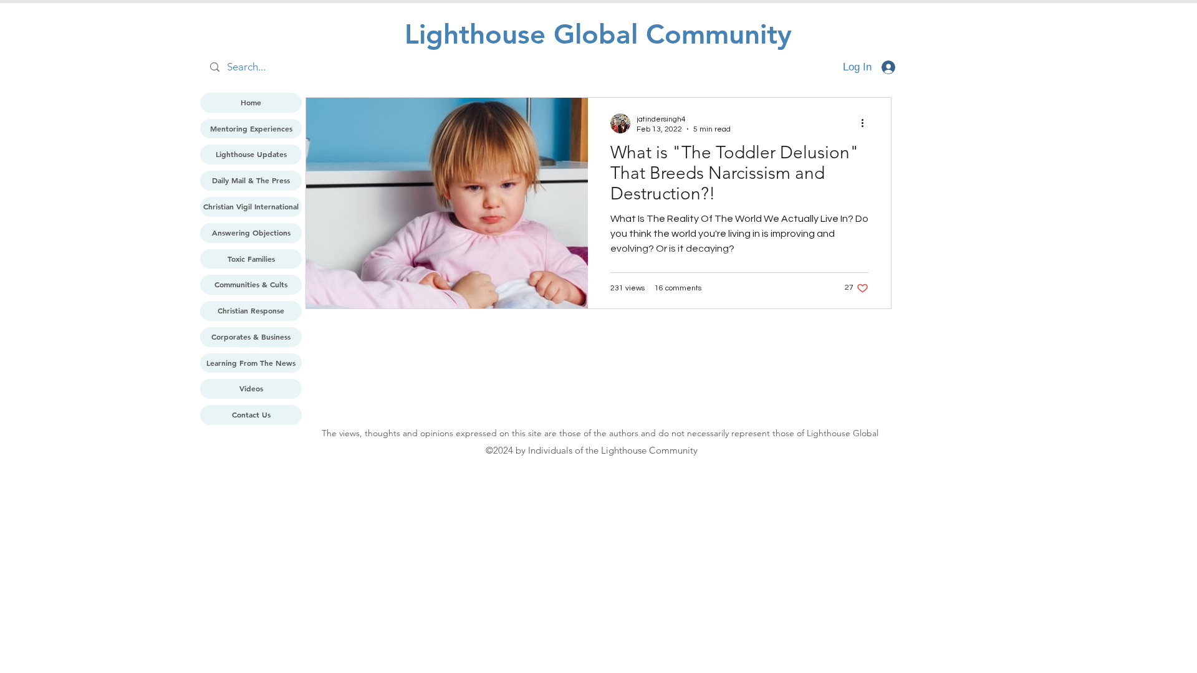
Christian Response (251, 310)
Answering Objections (251, 232)
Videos (251, 388)
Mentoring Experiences (251, 128)
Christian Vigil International (251, 206)
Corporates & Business (251, 336)
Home (251, 102)
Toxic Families (251, 259)
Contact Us (251, 414)
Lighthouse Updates (251, 154)
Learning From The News (251, 363)
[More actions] (866, 123)
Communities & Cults (250, 284)
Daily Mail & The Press (251, 180)
